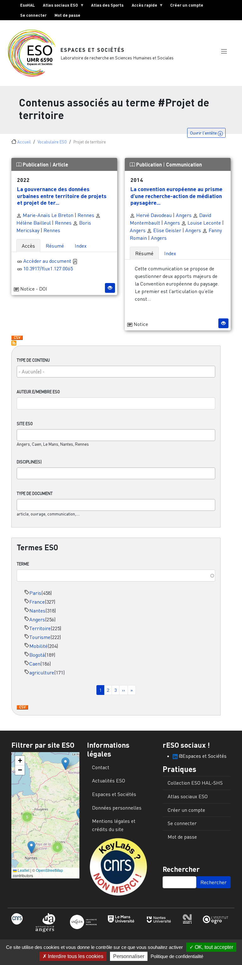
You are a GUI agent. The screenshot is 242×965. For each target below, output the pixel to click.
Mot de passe (67, 15)
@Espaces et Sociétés (202, 756)
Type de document (35, 493)
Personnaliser (128, 956)
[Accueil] (34, 53)
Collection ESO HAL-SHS (195, 783)
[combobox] (116, 371)
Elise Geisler (166, 230)
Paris (35, 593)
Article (60, 164)
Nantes (37, 610)
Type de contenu (33, 360)
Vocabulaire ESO (52, 141)
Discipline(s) (29, 461)
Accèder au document (47, 261)
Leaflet (23, 870)
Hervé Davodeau (153, 215)
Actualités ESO (108, 780)
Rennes (86, 215)
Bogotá (37, 655)
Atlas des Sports (107, 5)
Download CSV (22, 707)
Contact (100, 767)
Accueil (24, 141)
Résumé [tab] (55, 246)
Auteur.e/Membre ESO (38, 391)
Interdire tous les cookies (75, 956)
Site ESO (25, 423)
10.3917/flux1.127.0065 (48, 268)
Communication (184, 164)
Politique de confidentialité (177, 956)
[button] (224, 51)
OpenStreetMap (49, 870)
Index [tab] (81, 246)
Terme (23, 563)
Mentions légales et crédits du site (113, 825)
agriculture (41, 672)
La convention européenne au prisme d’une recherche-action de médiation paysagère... (176, 195)
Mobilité (38, 646)
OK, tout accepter (213, 947)
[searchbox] (116, 371)
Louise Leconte (203, 223)
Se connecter (33, 15)
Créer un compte (186, 5)
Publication (35, 164)
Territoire (40, 628)
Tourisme (39, 637)
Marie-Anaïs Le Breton (47, 215)
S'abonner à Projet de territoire (13, 343)
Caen (34, 663)
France (37, 602)
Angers (37, 619)
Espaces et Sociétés (92, 50)
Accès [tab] (28, 246)
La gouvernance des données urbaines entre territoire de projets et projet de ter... (62, 195)
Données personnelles (116, 808)
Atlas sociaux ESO (58, 6)
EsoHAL (27, 5)
